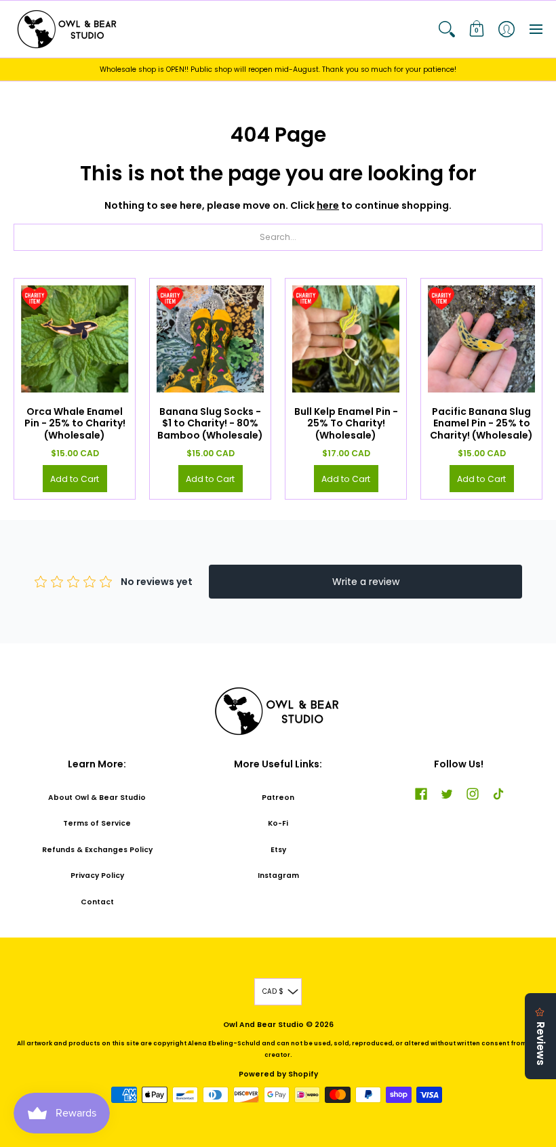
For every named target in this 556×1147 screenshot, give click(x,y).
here (328, 205)
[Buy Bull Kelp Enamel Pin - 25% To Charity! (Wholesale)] (345, 339)
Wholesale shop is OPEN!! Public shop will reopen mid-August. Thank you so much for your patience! (278, 69)
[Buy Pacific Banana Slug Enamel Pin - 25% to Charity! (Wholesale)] (481, 339)
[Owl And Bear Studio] (68, 29)
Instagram (278, 875)
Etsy (278, 850)
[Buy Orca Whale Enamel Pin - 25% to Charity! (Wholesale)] (74, 339)
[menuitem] (447, 29)
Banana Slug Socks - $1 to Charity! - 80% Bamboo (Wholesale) (210, 423)
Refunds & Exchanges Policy (97, 850)
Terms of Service (97, 823)
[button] (447, 29)
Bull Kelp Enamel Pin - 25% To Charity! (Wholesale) (346, 423)
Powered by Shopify (278, 1074)
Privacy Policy (97, 875)
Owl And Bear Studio (263, 1025)
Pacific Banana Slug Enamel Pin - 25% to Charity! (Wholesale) (481, 423)
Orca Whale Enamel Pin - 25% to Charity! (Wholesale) (74, 423)
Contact (97, 902)
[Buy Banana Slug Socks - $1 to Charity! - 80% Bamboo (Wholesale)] (210, 339)
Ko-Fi (278, 823)
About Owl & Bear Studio (97, 797)
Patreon (278, 797)
